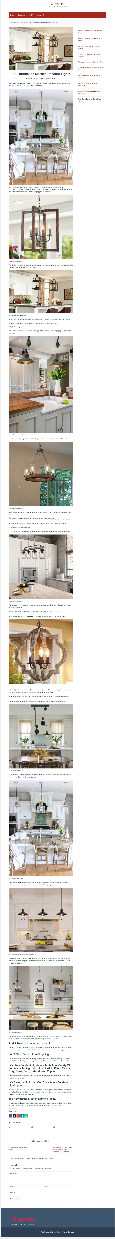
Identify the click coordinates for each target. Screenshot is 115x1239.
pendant (51, 1158)
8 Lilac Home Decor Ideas (40, 1141)
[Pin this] (18, 1115)
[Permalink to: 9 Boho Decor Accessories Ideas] (19, 1136)
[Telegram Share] (22, 1115)
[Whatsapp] (26, 1115)
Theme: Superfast (68, 1232)
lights (46, 1158)
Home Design (19, 1158)
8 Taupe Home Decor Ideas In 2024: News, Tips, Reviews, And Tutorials (62, 1149)
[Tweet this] (14, 1115)
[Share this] (10, 1115)
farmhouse (34, 1158)
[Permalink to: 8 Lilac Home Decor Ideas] (41, 1132)
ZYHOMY (57, 4)
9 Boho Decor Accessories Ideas (18, 1148)
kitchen (41, 1158)
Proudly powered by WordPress (51, 1232)
